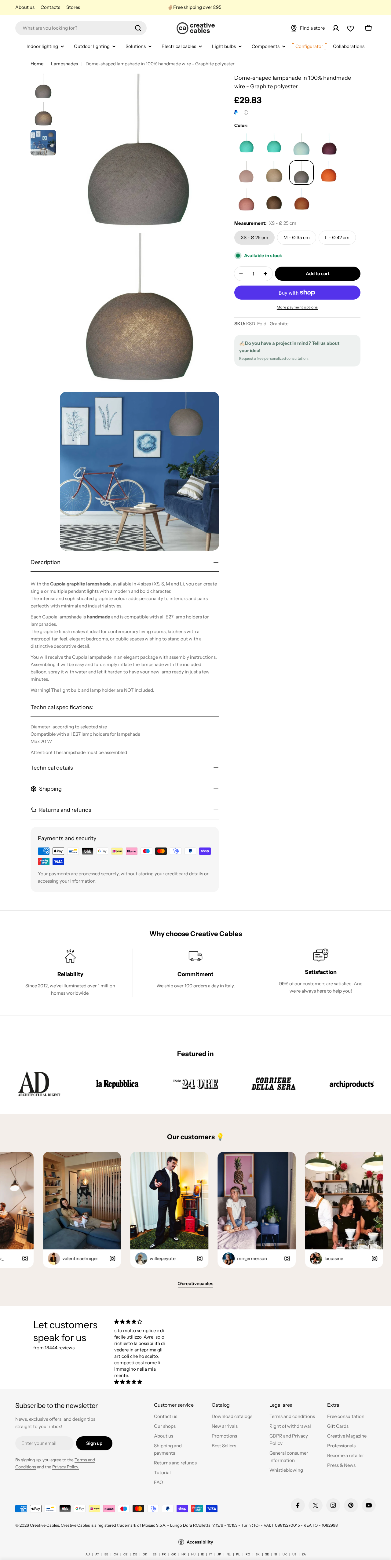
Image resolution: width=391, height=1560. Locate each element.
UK (285, 1554)
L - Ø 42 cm (337, 237)
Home (37, 64)
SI (275, 1554)
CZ (125, 1554)
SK (258, 1554)
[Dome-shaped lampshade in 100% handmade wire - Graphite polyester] (246, 145)
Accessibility (200, 1542)
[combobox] (81, 28)
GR (173, 1554)
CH (116, 1554)
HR (183, 1554)
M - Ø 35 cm (296, 237)
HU (193, 1554)
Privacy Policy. (65, 1467)
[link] (39, 1084)
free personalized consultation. (283, 358)
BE (106, 1554)
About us (25, 7)
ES (154, 1554)
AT (97, 1554)
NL (229, 1554)
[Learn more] (246, 112)
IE (202, 1554)
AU (88, 1554)
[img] (140, 1321)
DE (135, 1554)
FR (164, 1554)
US (294, 1554)
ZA (304, 1554)
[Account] (335, 28)
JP (219, 1554)
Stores (73, 7)
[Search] (138, 28)
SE (267, 1554)
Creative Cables (44, 1525)
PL (238, 1554)
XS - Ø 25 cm (254, 237)
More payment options (297, 307)
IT (210, 1554)
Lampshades (64, 64)
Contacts (50, 7)
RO (248, 1554)
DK (145, 1554)
